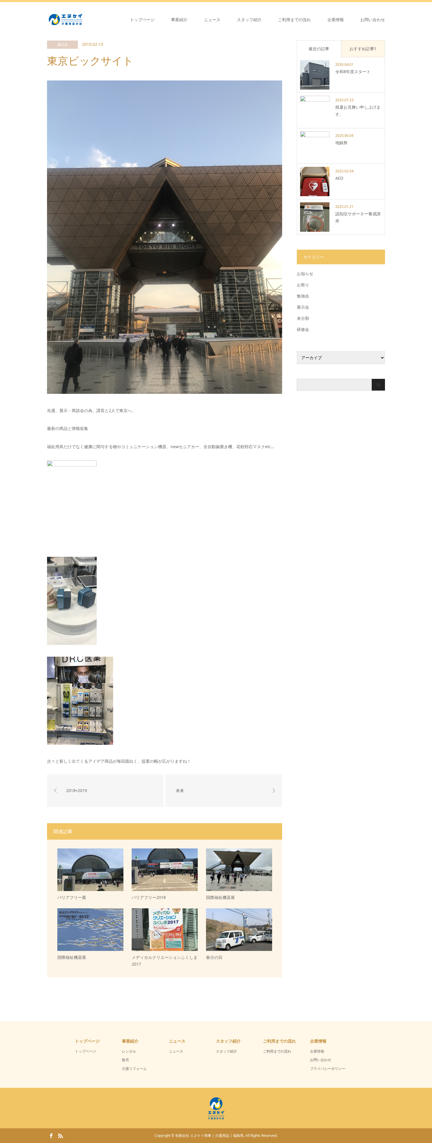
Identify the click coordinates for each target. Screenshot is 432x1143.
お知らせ (305, 273)
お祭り (303, 285)
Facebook (51, 1135)
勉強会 (303, 296)
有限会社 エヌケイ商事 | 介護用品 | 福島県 (209, 1135)
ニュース (212, 19)
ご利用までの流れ (294, 19)
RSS (60, 1135)
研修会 (303, 329)
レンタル (129, 1051)
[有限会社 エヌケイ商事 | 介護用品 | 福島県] (83, 19)
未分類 (303, 318)
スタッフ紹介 (249, 19)
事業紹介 (179, 19)
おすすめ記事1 (362, 48)
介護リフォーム (134, 1068)
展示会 (62, 44)
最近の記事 (319, 48)
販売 (125, 1059)
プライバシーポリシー (327, 1068)
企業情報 (335, 19)
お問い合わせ (372, 19)
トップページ (142, 19)
